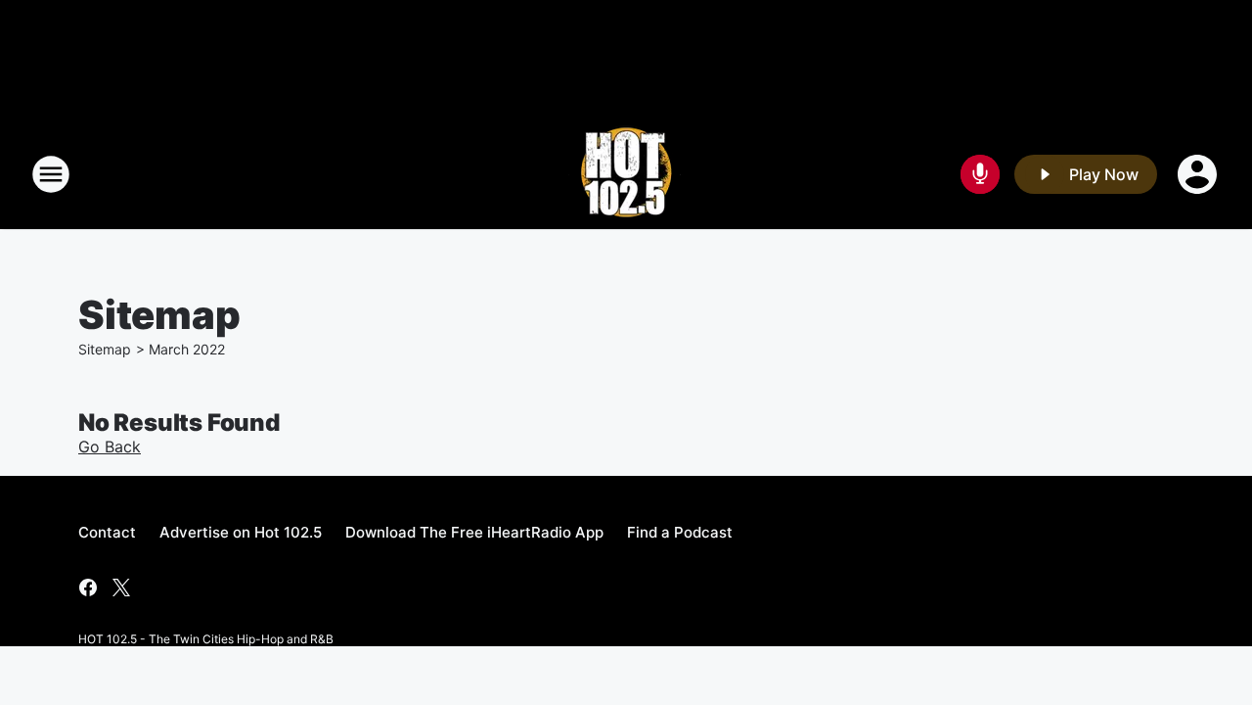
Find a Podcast (680, 532)
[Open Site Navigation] (50, 174)
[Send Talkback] (980, 174)
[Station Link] (626, 174)
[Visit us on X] (121, 587)
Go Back (109, 446)
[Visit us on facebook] (88, 587)
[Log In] (1199, 174)
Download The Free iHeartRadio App (474, 532)
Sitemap (104, 349)
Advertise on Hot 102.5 (240, 532)
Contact (107, 532)
